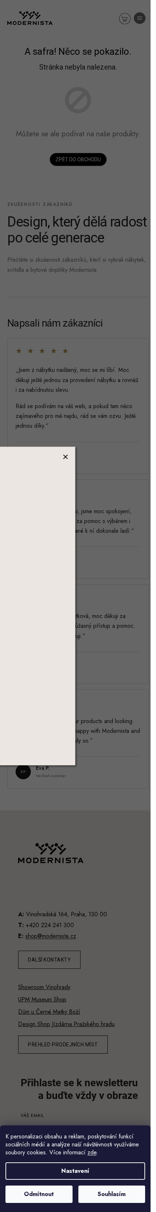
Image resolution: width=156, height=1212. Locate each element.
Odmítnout (39, 1194)
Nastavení (75, 1171)
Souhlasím (112, 1194)
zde (92, 1152)
